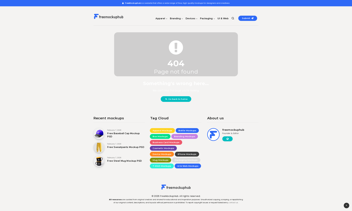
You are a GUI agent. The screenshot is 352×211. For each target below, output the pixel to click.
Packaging (206, 18)
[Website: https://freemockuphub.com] (227, 139)
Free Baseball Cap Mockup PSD (123, 135)
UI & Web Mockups (187, 166)
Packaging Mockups (186, 160)
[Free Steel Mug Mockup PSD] (99, 161)
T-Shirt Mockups (162, 166)
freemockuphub (233, 129)
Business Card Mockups (166, 142)
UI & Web (223, 18)
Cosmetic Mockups (163, 148)
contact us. (233, 202)
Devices (190, 18)
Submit (246, 18)
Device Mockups (162, 154)
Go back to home (177, 99)
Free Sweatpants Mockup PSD (125, 147)
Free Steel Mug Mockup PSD (124, 161)
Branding (175, 18)
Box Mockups (160, 136)
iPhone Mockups (187, 154)
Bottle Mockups (187, 130)
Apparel (160, 18)
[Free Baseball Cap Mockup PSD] (99, 133)
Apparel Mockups (162, 130)
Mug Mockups (160, 160)
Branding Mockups (184, 136)
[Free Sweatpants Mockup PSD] (99, 147)
